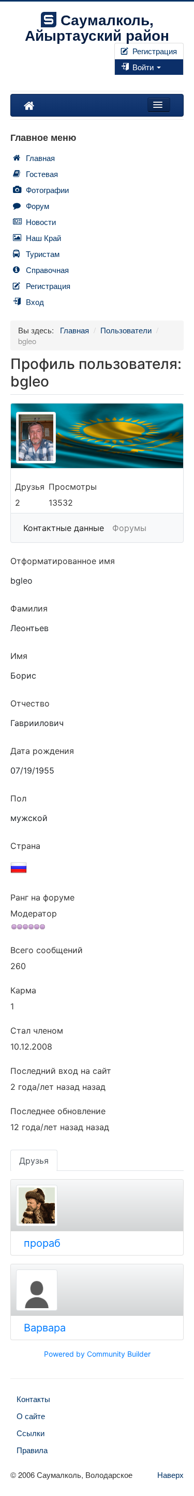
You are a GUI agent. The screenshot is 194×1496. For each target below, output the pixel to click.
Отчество (30, 703)
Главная (40, 157)
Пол (18, 798)
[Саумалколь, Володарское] (29, 105)
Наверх (170, 1474)
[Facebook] (115, 80)
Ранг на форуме (42, 897)
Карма (23, 990)
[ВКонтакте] (119, 80)
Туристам (42, 253)
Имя (18, 656)
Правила (32, 1449)
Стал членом (36, 1030)
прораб (42, 1243)
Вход (35, 301)
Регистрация (153, 50)
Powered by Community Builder (97, 1353)
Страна (25, 846)
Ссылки (30, 1432)
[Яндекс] (128, 80)
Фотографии (47, 189)
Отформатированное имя (62, 561)
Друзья (29, 486)
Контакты (33, 1398)
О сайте (31, 1415)
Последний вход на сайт (60, 1071)
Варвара (45, 1328)
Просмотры (73, 486)
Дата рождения (42, 751)
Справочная (47, 269)
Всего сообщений (46, 950)
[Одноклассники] (124, 80)
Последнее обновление (58, 1111)
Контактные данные (63, 528)
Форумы (129, 528)
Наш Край (43, 237)
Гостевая (42, 173)
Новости (41, 221)
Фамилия (29, 608)
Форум (37, 205)
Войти (143, 66)
